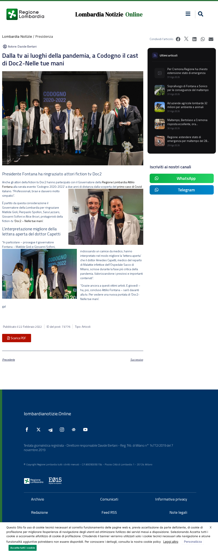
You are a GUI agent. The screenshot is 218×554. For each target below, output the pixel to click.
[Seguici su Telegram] (51, 429)
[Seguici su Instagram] (63, 429)
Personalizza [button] (193, 541)
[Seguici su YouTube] (86, 429)
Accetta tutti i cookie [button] (22, 547)
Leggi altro (170, 541)
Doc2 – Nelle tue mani (29, 221)
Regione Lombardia (114, 182)
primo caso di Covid (129, 186)
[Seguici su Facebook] (28, 429)
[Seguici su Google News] (75, 429)
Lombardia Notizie (99, 14)
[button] (188, 13)
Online (134, 14)
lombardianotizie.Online (47, 413)
